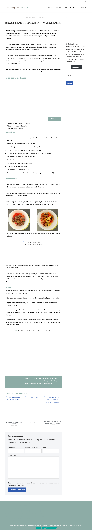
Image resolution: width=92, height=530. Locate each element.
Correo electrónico (32, 448)
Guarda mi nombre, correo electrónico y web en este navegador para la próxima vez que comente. (33, 484)
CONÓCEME (82, 7)
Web (44, 448)
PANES (30, 513)
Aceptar (38, 527)
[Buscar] (85, 1)
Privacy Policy (10, 519)
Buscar (68, 75)
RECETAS (57, 7)
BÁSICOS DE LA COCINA (24, 503)
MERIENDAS (29, 511)
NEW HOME (39, 511)
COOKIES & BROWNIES (23, 506)
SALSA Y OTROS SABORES (34, 519)
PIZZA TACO (33, 422)
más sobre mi (76, 67)
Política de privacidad (51, 527)
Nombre (11, 448)
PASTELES (38, 513)
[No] (90, 527)
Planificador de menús (27, 516)
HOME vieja (16, 508)
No (43, 527)
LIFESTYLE (26, 508)
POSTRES (40, 516)
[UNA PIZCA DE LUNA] (17, 7)
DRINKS (8, 508)
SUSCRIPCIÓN (10, 521)
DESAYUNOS (38, 506)
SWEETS (20, 521)
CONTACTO (9, 506)
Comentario (12, 455)
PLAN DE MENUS (69, 7)
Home (6, 17)
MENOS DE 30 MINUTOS (19, 17)
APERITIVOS (9, 503)
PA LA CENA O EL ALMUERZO (16, 513)
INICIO (50, 7)
